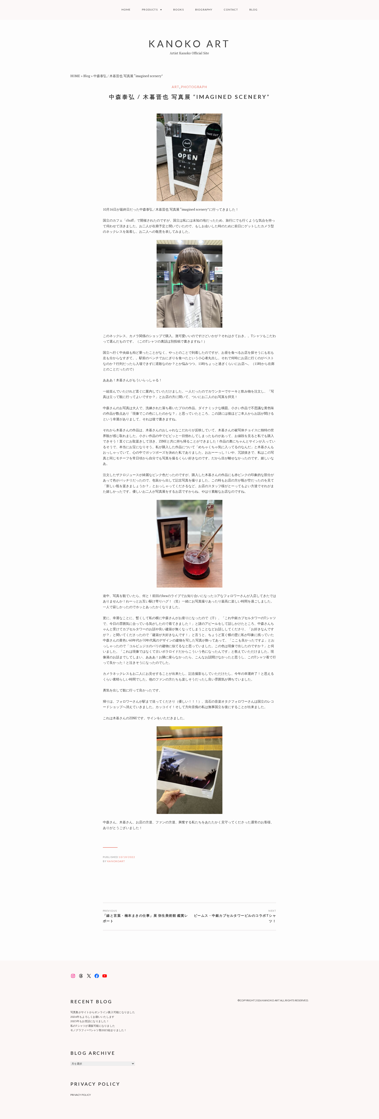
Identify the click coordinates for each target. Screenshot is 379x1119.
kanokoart (116, 861)
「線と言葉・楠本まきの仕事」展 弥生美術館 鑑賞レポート (145, 918)
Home (126, 9)
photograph (194, 87)
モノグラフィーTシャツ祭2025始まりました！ (98, 1030)
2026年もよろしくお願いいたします (92, 1016)
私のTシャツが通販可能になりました (92, 1025)
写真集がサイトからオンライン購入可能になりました (102, 1012)
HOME (75, 76)
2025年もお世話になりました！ (89, 1021)
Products (150, 9)
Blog (253, 9)
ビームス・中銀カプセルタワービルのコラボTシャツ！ (235, 918)
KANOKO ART (189, 43)
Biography (204, 9)
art (175, 87)
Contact (231, 9)
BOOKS (178, 9)
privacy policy (80, 1094)
